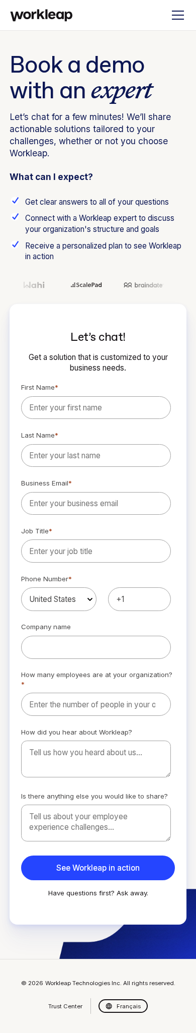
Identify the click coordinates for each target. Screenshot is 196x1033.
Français (129, 1006)
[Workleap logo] (41, 15)
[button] (176, 15)
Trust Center (65, 1006)
